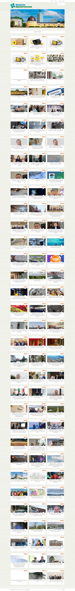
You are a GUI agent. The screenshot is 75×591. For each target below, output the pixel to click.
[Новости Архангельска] (21, 8)
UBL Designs (28, 589)
